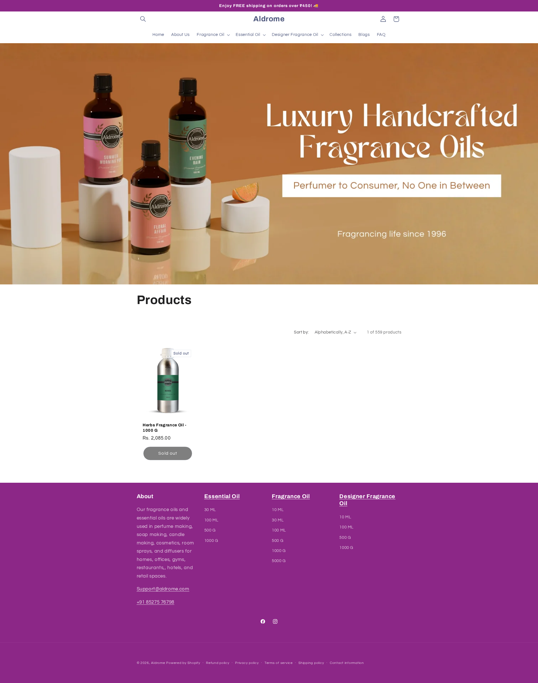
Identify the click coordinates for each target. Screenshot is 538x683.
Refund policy (217, 663)
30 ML (210, 510)
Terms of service (279, 663)
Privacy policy (247, 663)
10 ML (278, 510)
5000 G (279, 561)
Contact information (347, 663)
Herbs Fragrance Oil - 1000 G (165, 427)
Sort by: (301, 332)
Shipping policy (311, 663)
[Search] (143, 19)
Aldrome (158, 662)
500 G (210, 530)
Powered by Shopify (183, 662)
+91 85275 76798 (155, 602)
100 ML (211, 520)
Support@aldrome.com (163, 589)
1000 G (211, 541)
